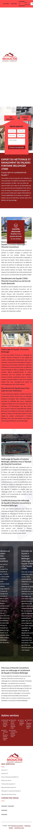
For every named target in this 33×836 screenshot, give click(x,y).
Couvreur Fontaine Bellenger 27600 (21, 723)
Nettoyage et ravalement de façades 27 (24, 86)
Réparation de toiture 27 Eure (24, 100)
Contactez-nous (19, 828)
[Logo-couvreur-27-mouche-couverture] (9, 57)
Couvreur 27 (22, 13)
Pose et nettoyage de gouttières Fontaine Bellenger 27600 (5, 735)
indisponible (6, 3)
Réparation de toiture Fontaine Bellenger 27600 (5, 723)
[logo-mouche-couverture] (14, 758)
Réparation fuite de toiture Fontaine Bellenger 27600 (13, 724)
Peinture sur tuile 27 (24, 48)
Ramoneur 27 (22, 24)
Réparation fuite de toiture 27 (24, 72)
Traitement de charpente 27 (22, 60)
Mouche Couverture (17, 825)
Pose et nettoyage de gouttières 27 (24, 36)
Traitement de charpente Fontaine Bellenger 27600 (29, 724)
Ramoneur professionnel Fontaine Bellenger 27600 (14, 733)
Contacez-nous (25, 118)
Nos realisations (10, 118)
